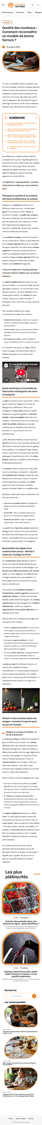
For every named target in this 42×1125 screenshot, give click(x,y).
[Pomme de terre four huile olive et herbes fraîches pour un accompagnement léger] (21, 1079)
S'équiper (7, 22)
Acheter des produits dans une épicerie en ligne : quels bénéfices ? (21, 922)
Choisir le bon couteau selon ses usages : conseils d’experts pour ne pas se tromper (22, 141)
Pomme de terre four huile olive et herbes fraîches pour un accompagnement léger (18, 1095)
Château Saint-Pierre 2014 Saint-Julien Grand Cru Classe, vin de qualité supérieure (21, 974)
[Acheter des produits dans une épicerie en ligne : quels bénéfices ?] (21, 898)
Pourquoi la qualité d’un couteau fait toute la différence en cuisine (22, 124)
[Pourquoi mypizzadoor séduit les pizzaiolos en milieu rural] (21, 1016)
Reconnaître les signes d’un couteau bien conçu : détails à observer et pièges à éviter (22, 136)
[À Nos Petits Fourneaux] (16, 5)
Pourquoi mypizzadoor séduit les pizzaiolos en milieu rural (20, 1032)
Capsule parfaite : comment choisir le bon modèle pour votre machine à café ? (20, 185)
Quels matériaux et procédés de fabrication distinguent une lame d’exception (22, 130)
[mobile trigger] (4, 5)
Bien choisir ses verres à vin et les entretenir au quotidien (19, 1064)
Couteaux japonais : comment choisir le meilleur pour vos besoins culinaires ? (21, 272)
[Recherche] (32, 5)
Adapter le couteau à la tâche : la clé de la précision (22, 147)
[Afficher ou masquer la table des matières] (31, 118)
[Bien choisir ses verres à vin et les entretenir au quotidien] (21, 1047)
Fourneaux (24, 917)
